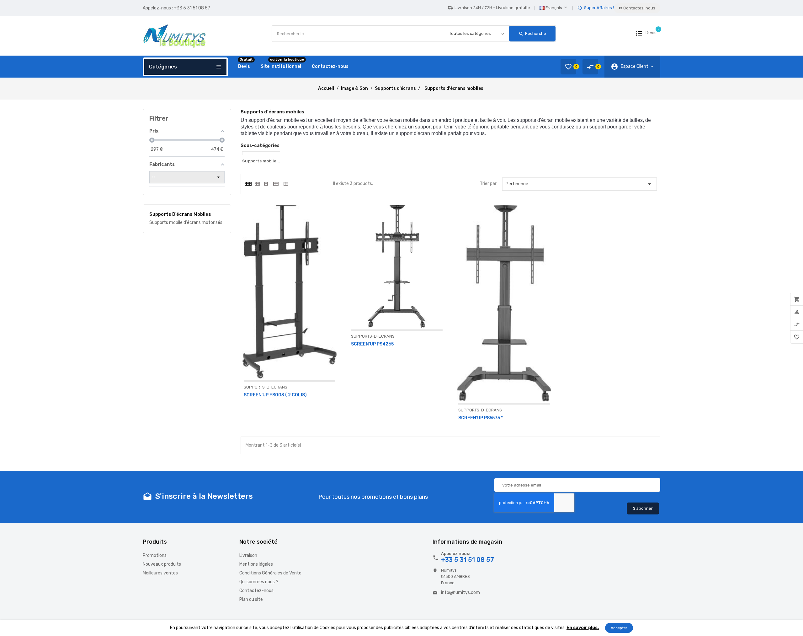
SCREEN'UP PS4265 (372, 344)
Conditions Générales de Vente (270, 573)
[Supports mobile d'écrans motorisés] (261, 153)
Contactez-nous (256, 590)
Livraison (248, 555)
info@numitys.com (460, 592)
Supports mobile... (261, 161)
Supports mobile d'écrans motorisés (185, 222)
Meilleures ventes (160, 573)
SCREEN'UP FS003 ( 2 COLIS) (275, 395)
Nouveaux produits (162, 564)
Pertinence (580, 184)
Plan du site (251, 599)
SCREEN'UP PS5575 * (480, 418)
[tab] (248, 184)
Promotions (155, 555)
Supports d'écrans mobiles (180, 214)
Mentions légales (256, 564)
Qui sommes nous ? (258, 581)
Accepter (619, 628)
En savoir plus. (582, 627)
